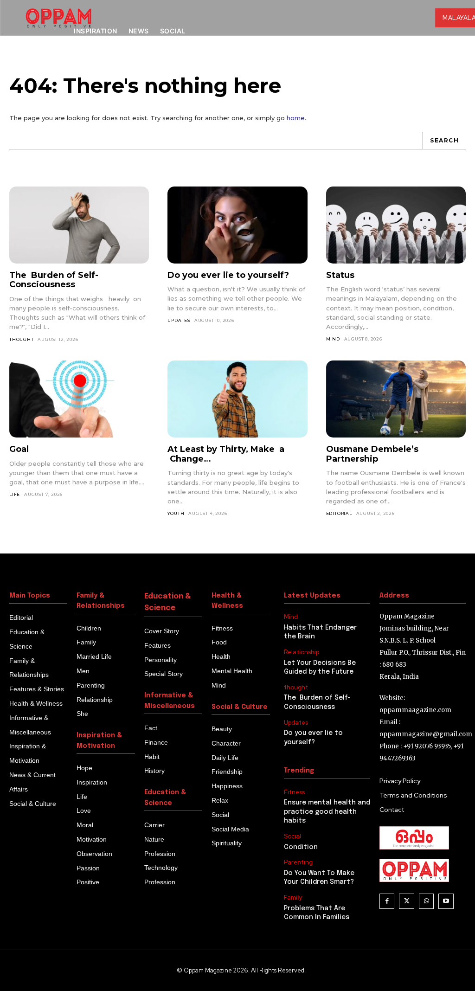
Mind (333, 338)
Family (293, 897)
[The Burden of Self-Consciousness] (79, 225)
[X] (406, 901)
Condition (301, 847)
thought (21, 339)
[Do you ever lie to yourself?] (237, 225)
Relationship (301, 652)
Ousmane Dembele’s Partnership (372, 454)
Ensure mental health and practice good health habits (327, 811)
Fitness (294, 792)
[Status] (396, 225)
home (296, 118)
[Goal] (79, 399)
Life (14, 494)
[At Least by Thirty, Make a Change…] (237, 399)
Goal (19, 449)
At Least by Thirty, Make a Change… (225, 454)
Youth (175, 513)
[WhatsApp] (426, 901)
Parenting (298, 862)
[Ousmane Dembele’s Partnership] (396, 399)
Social (292, 836)
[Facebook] (387, 901)
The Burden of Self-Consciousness (53, 280)
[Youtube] (446, 901)
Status (340, 275)
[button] (412, 60)
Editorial (339, 513)
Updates (178, 320)
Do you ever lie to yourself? (228, 275)
